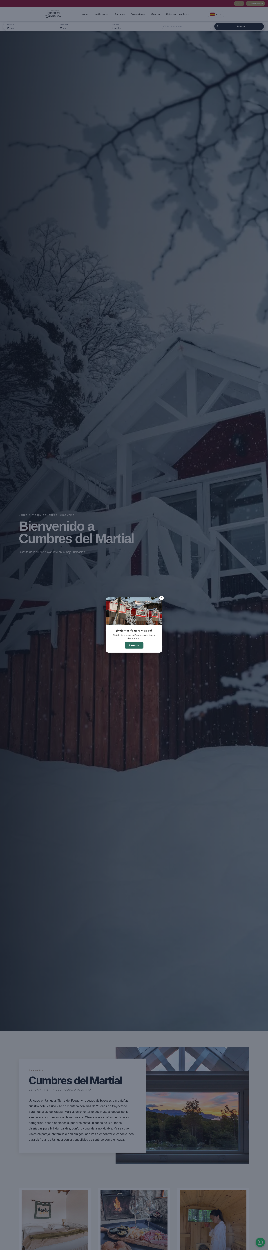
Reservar (134, 645)
